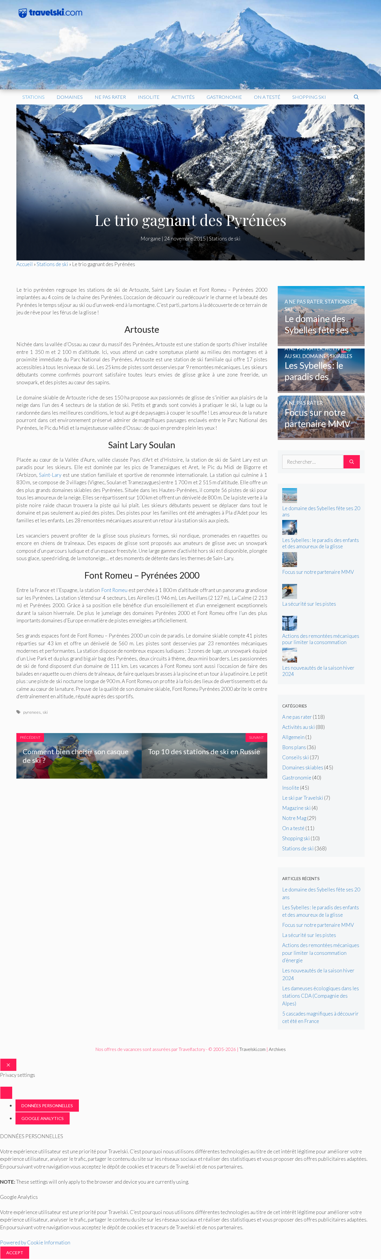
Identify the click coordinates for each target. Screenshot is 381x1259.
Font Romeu (114, 590)
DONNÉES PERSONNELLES (47, 1105)
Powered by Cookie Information (35, 1242)
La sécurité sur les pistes (309, 604)
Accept (14, 1252)
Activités (183, 97)
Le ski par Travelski (302, 798)
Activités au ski (298, 727)
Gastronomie (224, 97)
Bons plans (294, 747)
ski (45, 712)
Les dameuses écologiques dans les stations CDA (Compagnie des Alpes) (320, 996)
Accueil (24, 264)
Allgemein (293, 737)
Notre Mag (294, 818)
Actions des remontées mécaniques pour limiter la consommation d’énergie (320, 642)
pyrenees (32, 712)
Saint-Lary (50, 475)
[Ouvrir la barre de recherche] (356, 97)
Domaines (70, 97)
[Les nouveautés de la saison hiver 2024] (289, 660)
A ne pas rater (297, 717)
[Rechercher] (351, 462)
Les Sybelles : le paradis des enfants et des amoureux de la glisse (320, 543)
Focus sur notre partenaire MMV (318, 572)
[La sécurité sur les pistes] (289, 597)
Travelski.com (252, 1049)
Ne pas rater (110, 97)
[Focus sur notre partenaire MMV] (321, 436)
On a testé (267, 97)
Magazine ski (296, 808)
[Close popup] (6, 1092)
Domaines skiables (302, 767)
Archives (277, 1049)
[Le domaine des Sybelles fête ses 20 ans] (321, 342)
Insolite (149, 97)
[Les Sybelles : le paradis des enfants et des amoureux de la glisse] (321, 389)
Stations (33, 97)
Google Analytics (42, 1118)
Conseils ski (295, 757)
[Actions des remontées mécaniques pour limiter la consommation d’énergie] (289, 629)
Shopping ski (309, 97)
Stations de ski (225, 238)
